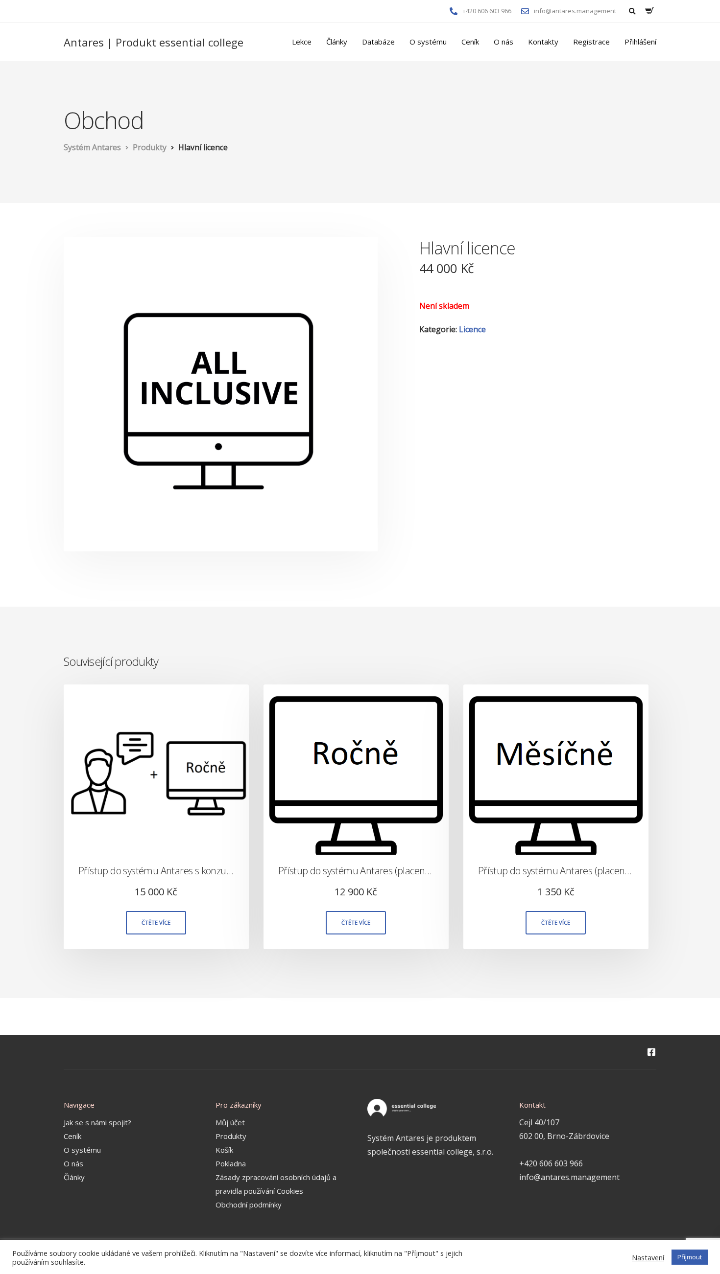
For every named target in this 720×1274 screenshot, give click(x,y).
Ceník (470, 41)
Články (336, 41)
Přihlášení (640, 41)
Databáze (378, 41)
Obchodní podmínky (249, 1204)
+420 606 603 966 (551, 1163)
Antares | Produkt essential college (153, 42)
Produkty (231, 1136)
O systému (428, 41)
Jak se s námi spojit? (97, 1122)
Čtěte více (156, 922)
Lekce (302, 41)
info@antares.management (569, 1177)
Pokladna (231, 1163)
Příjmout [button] (689, 1256)
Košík (224, 1150)
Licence (472, 329)
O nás (503, 41)
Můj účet (230, 1122)
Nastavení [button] (648, 1257)
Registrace (591, 41)
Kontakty (543, 41)
